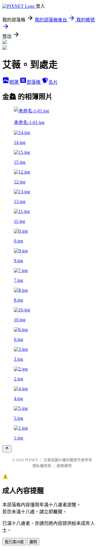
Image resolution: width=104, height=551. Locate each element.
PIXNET (31, 460)
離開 (33, 542)
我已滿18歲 (14, 542)
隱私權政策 (41, 466)
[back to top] (7, 449)
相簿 (14, 82)
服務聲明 (64, 466)
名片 (53, 82)
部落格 (34, 82)
